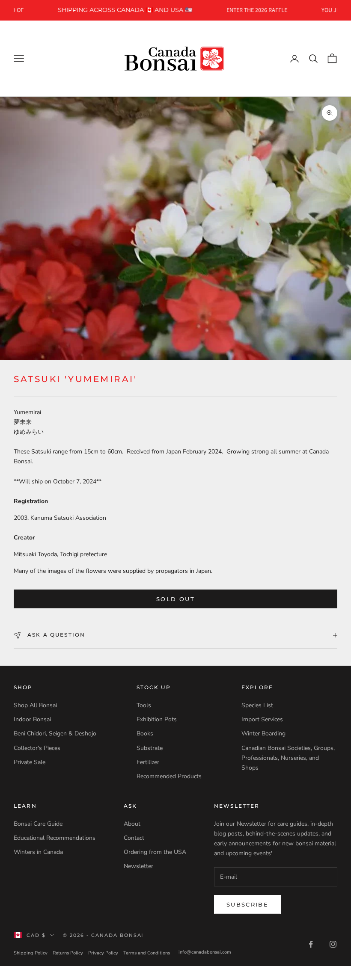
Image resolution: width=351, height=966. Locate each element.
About (132, 824)
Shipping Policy (31, 953)
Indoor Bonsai (32, 719)
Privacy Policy (103, 953)
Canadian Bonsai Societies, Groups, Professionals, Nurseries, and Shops (288, 758)
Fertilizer (148, 762)
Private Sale (29, 762)
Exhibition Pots (157, 719)
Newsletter (138, 866)
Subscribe (247, 904)
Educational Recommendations (54, 838)
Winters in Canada (38, 852)
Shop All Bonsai (35, 705)
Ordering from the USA (155, 852)
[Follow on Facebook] (310, 944)
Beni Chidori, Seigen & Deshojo (55, 733)
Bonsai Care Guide (38, 824)
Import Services (262, 719)
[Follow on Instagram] (333, 944)
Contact (134, 838)
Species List (257, 705)
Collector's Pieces (37, 748)
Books (145, 733)
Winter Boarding (263, 733)
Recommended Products (169, 776)
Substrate (150, 748)
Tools (144, 705)
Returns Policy (68, 953)
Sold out (175, 599)
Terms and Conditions (146, 953)
